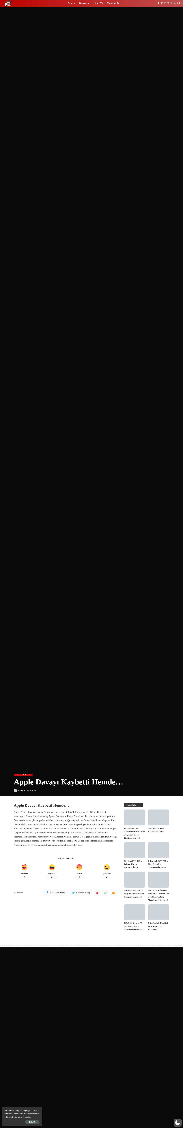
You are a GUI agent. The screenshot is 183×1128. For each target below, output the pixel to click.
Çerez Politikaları (24, 1117)
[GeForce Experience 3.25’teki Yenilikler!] (158, 817)
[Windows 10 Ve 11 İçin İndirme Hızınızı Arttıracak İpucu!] (134, 850)
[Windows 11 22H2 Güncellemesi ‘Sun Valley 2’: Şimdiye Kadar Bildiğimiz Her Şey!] (134, 817)
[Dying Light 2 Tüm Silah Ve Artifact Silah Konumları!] (158, 912)
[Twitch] (171, 3)
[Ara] (178, 3)
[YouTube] (168, 3)
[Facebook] (158, 3)
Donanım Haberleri (23, 775)
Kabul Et (32, 1122)
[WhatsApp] (105, 892)
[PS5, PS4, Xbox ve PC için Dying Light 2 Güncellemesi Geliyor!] (134, 912)
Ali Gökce (21, 790)
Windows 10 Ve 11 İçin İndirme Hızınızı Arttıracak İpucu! (133, 864)
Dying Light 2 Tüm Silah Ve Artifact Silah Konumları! (158, 926)
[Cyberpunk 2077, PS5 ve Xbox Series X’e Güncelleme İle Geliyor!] (158, 850)
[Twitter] (162, 3)
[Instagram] (165, 3)
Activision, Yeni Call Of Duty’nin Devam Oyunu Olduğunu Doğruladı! (134, 893)
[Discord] (174, 3)
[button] (178, 1123)
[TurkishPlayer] (7, 3)
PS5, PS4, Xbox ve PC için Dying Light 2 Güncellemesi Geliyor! (133, 926)
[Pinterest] (97, 892)
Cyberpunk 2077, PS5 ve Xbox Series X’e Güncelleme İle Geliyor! (158, 864)
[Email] (113, 892)
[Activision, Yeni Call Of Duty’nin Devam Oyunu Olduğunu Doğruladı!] (134, 880)
